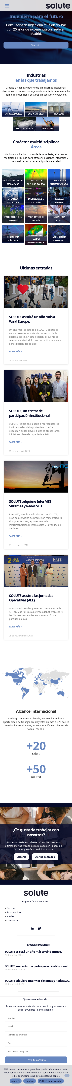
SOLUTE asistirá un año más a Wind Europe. (32, 319)
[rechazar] (66, 1075)
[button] (7, 5)
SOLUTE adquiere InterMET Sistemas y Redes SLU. (30, 503)
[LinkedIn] (33, 928)
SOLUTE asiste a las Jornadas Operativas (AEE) (31, 597)
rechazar (29, 1081)
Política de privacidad (50, 1081)
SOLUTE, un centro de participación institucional (29, 413)
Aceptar (15, 1081)
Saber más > (15, 351)
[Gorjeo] (40, 928)
